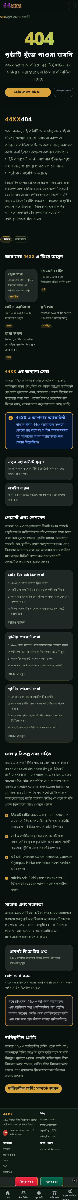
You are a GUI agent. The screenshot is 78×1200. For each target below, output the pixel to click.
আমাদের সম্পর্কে (48, 1119)
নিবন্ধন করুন (63, 90)
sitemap (7, 1172)
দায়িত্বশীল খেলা (47, 1136)
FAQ (5, 1166)
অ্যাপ (5, 1160)
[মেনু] (72, 6)
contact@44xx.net (50, 1149)
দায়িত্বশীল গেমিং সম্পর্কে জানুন (33, 1088)
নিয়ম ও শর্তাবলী (48, 1125)
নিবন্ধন (6, 1149)
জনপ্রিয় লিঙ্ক (20, 239)
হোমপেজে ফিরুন (28, 92)
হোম (3, 17)
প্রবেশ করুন (9, 1155)
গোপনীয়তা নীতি (48, 1131)
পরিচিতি (6, 239)
